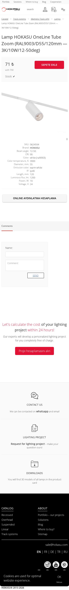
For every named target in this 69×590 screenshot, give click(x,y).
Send (35, 275)
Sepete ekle (49, 65)
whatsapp (42, 411)
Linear (4, 529)
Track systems (9, 534)
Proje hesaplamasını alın (34, 351)
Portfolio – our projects (51, 515)
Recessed (7, 515)
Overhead (7, 519)
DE (52, 552)
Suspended (8, 524)
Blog (40, 524)
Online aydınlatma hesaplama (34, 198)
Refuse (59, 582)
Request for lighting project (28, 444)
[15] (34, 109)
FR (45, 552)
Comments (7, 225)
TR (59, 552)
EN (39, 552)
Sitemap (42, 534)
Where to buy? (46, 529)
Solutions (43, 519)
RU (66, 552)
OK (59, 577)
